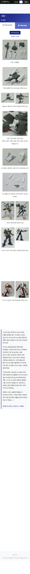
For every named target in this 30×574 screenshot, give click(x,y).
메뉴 (26, 2)
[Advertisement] (15, 9)
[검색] (21, 2)
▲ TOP (15, 555)
